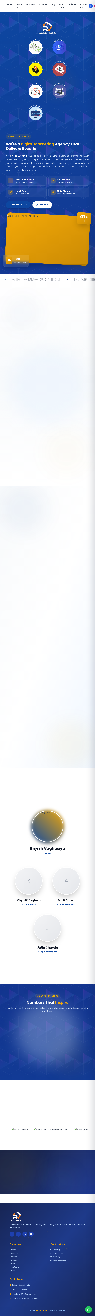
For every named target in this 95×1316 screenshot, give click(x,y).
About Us (19, 6)
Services (30, 4)
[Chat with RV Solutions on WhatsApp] (88, 1309)
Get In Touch (47, 1180)
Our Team (62, 6)
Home (9, 4)
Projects (43, 4)
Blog (53, 4)
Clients (72, 4)
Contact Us (84, 6)
